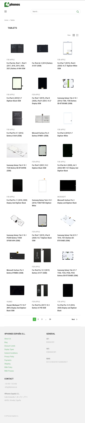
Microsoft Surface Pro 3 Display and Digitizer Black (67, 201)
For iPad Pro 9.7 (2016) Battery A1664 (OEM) (15, 134)
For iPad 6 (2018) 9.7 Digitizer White (65, 134)
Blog (6, 342)
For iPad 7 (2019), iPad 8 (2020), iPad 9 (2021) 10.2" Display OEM (41, 101)
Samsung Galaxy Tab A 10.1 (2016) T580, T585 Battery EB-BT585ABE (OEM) (67, 101)
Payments (7, 360)
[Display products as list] (77, 35)
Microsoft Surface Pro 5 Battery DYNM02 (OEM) (15, 271)
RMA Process (9, 371)
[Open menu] (5, 11)
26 (50, 319)
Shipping (7, 364)
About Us (7, 339)
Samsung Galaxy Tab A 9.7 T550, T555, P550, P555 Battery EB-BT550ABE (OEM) (67, 273)
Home (6, 20)
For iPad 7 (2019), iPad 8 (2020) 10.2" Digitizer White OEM (67, 66)
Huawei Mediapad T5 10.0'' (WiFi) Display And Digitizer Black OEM (16, 308)
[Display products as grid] (74, 35)
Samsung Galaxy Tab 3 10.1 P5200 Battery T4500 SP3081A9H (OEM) (17, 238)
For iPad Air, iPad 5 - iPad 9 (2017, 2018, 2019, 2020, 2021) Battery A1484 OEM (16, 66)
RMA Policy (8, 367)
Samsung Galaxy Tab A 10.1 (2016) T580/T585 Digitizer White (42, 203)
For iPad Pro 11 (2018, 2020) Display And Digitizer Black (17, 201)
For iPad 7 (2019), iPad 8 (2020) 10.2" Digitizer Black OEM (42, 238)
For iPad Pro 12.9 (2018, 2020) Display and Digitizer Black (67, 308)
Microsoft (61, 197)
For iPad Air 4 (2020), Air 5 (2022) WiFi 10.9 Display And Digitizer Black (67, 168)
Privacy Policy (9, 357)
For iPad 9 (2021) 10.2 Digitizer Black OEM (40, 166)
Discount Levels (9, 346)
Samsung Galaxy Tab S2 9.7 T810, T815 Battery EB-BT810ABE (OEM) (67, 238)
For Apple (11, 60)
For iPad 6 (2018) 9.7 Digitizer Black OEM (14, 99)
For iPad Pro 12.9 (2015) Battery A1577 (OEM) (41, 271)
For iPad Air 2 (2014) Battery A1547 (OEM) (42, 64)
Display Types (9, 349)
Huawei (9, 302)
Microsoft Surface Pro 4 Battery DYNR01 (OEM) (40, 134)
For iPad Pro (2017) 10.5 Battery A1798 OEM (41, 306)
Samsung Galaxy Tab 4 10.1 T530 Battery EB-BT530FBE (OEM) (17, 168)
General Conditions (11, 353)
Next (73, 319)
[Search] (77, 11)
